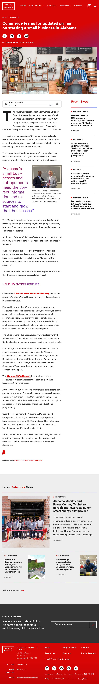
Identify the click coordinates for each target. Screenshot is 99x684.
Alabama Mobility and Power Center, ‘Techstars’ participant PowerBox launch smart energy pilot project (82, 150)
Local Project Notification (57, 659)
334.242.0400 (22, 670)
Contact (67, 654)
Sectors (85, 648)
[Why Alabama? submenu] (43, 5)
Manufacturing (80, 112)
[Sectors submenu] (56, 5)
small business (35, 460)
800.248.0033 (22, 664)
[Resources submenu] (70, 5)
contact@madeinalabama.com (27, 678)
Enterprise (14, 17)
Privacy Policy (82, 679)
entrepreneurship (21, 460)
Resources (50, 654)
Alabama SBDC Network (19, 376)
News (4, 17)
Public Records (88, 654)
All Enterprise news (11, 591)
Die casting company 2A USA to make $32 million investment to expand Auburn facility (82, 205)
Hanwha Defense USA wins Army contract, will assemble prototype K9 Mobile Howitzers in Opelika (82, 121)
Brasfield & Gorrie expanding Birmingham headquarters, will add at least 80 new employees (82, 179)
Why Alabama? (70, 648)
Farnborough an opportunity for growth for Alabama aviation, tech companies (65, 565)
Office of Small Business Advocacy (31, 294)
